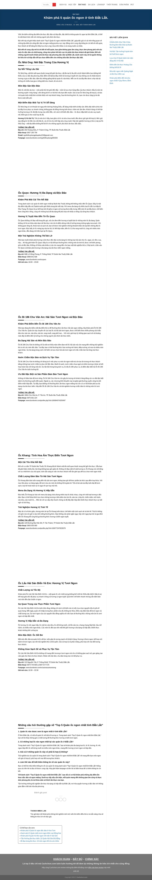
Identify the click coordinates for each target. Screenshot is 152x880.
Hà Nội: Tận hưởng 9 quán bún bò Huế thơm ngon (121, 53)
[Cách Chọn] (28, 5)
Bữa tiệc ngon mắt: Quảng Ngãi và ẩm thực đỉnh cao (121, 72)
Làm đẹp (101, 4)
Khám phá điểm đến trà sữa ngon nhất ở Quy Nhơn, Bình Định (120, 80)
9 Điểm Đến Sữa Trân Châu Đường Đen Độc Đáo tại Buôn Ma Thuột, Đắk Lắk (121, 44)
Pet (132, 4)
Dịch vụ (63, 4)
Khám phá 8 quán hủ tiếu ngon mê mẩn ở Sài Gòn (39, 836)
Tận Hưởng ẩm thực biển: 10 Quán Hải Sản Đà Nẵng (40, 838)
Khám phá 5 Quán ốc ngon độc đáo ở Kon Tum (38, 830)
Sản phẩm (124, 4)
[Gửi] (54, 4)
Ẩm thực (82, 4)
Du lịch (91, 4)
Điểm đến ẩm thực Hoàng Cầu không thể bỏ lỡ (121, 66)
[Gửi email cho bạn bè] (64, 799)
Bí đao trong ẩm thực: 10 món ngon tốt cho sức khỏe (40, 841)
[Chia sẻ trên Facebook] (57, 799)
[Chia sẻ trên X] (60, 799)
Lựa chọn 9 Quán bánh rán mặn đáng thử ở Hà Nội (121, 59)
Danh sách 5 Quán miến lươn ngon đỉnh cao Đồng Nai (41, 833)
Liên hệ (76, 871)
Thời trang (112, 4)
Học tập (72, 4)
